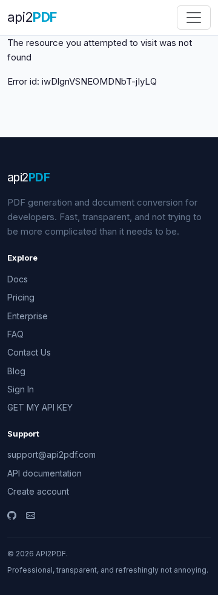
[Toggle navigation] (194, 17)
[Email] (30, 516)
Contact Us (29, 352)
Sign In (20, 389)
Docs (17, 279)
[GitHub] (11, 516)
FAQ (15, 334)
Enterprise (27, 316)
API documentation (44, 473)
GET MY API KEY (40, 407)
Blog (16, 371)
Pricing (21, 297)
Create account (38, 491)
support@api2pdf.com (51, 454)
